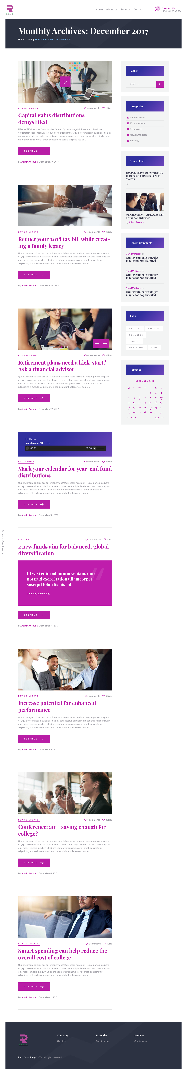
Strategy (24, 539)
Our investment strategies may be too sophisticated (145, 216)
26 (134, 412)
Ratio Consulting (26, 1058)
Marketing (136, 347)
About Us (61, 1041)
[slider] (101, 448)
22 (150, 407)
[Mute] (94, 448)
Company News (28, 108)
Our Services (140, 1041)
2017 (29, 39)
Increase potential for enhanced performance (57, 706)
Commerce (136, 335)
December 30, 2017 (49, 162)
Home (21, 39)
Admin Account (28, 162)
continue (30, 151)
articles (135, 328)
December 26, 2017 (49, 286)
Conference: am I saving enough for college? (62, 830)
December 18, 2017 (48, 515)
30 (155, 412)
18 (128, 407)
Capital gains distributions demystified (51, 118)
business (154, 328)
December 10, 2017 (48, 750)
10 (161, 397)
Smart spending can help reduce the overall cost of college (62, 954)
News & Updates (29, 232)
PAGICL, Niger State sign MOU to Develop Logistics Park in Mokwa (144, 175)
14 (145, 402)
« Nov (132, 417)
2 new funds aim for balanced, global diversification (63, 549)
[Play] (27, 448)
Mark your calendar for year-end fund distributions (65, 472)
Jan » (158, 417)
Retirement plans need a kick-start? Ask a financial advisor (62, 365)
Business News (28, 355)
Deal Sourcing (102, 1041)
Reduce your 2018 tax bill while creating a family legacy (64, 242)
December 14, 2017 (48, 626)
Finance (134, 341)
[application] (65, 448)
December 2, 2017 (48, 998)
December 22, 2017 (49, 409)
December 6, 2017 (48, 874)
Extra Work (26, 461)
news (154, 347)
